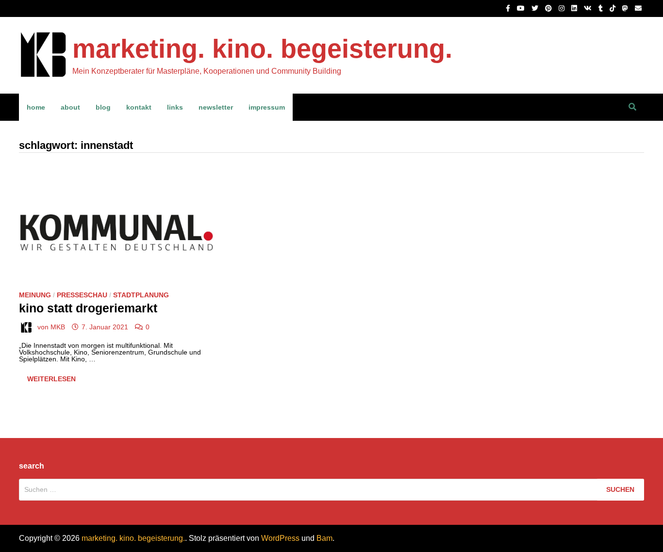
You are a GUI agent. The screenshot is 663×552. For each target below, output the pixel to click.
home (36, 107)
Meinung (35, 295)
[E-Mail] (638, 8)
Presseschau (82, 295)
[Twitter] (536, 8)
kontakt (138, 107)
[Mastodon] (626, 8)
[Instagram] (562, 8)
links (175, 107)
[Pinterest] (549, 8)
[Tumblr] (601, 8)
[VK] (588, 8)
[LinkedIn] (575, 8)
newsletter (216, 107)
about (70, 107)
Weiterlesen (55, 380)
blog (103, 107)
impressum (267, 107)
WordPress (280, 538)
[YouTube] (521, 8)
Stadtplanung (141, 295)
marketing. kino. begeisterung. (262, 48)
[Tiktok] (613, 8)
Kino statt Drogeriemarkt (88, 308)
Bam (324, 538)
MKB (57, 327)
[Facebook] (508, 8)
